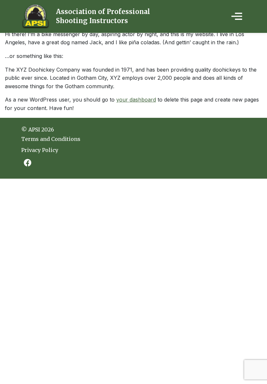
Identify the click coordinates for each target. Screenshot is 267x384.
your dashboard (136, 99)
